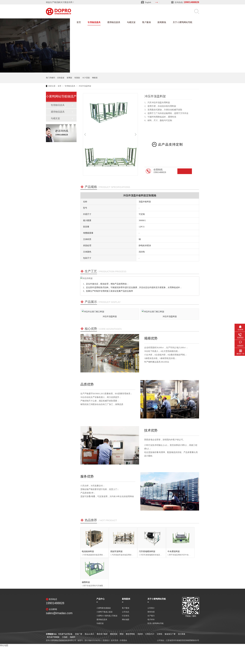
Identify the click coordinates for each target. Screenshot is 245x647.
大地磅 (64, 637)
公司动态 (125, 612)
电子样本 (151, 620)
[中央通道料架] (180, 537)
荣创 (121, 634)
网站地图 (125, 620)
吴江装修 (181, 634)
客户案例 (146, 22)
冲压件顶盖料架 (85, 86)
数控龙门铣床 (102, 634)
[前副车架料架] (123, 537)
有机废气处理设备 (65, 634)
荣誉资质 (151, 612)
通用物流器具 (113, 22)
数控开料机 (130, 634)
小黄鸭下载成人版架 (104, 612)
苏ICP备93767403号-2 (93, 640)
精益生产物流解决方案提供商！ (60, 2)
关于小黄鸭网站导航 (182, 22)
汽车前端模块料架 (147, 551)
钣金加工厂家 (170, 634)
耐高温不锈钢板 (53, 637)
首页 (79, 22)
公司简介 (151, 608)
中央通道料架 (174, 551)
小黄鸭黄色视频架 (103, 608)
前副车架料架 (116, 551)
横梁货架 (113, 634)
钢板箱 (94, 78)
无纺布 (140, 634)
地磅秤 (72, 637)
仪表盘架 (60, 78)
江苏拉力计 (149, 634)
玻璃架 (69, 78)
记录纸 (159, 634)
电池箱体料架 (88, 551)
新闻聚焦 (161, 22)
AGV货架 (86, 78)
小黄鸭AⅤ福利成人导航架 (106, 616)
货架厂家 (78, 634)
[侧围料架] (94, 568)
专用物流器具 (94, 22)
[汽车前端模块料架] (152, 537)
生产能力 (151, 616)
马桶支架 (131, 22)
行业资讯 (125, 616)
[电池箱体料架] (94, 537)
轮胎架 (77, 78)
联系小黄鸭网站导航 (156, 623)
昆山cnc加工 (89, 634)
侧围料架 (86, 582)
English (148, 2)
